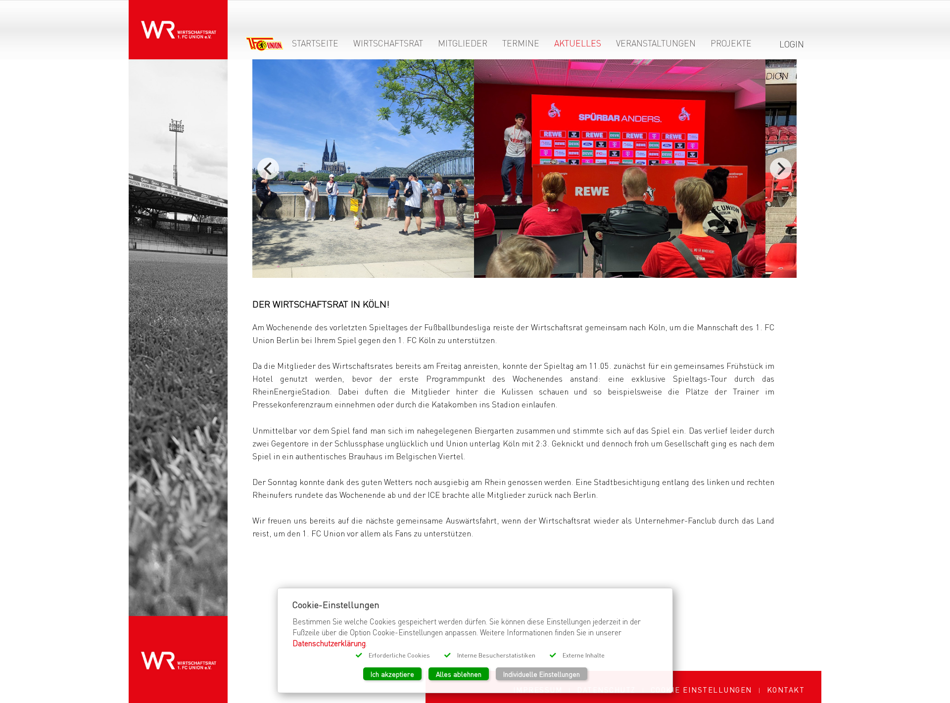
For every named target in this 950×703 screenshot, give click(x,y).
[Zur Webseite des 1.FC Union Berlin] (265, 45)
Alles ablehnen (458, 673)
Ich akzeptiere (392, 673)
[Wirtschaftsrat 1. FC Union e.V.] (178, 23)
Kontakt (786, 690)
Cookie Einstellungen (701, 690)
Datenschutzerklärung (329, 643)
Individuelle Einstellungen (541, 673)
